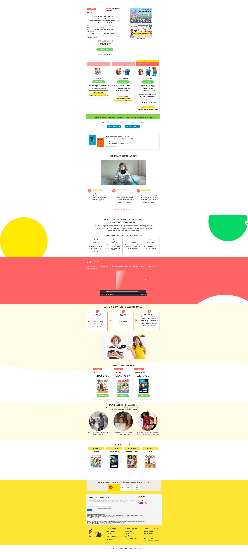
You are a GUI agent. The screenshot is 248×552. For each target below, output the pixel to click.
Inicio (88, 2)
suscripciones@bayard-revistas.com (149, 321)
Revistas (92, 2)
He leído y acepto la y (100, 508)
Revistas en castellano (100, 2)
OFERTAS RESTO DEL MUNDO (132, 126)
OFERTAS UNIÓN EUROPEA (114, 126)
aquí (124, 522)
